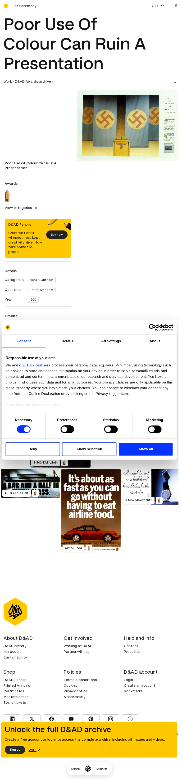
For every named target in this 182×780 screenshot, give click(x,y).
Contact (131, 646)
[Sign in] (176, 6)
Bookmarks (133, 691)
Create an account (139, 685)
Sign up (14, 749)
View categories (18, 208)
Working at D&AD (78, 646)
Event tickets (15, 702)
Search (101, 769)
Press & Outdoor (41, 280)
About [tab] (155, 341)
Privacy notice (75, 691)
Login (128, 680)
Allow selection (89, 449)
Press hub (132, 652)
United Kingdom (41, 290)
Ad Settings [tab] (111, 341)
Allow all (145, 449)
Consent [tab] (24, 341)
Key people (13, 652)
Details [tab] (67, 341)
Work (8, 81)
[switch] (67, 429)
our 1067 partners (34, 365)
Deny (32, 449)
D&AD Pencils (15, 680)
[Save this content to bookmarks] (174, 81)
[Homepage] (88, 768)
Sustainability (15, 657)
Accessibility (75, 697)
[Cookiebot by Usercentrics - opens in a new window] (152, 327)
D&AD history (15, 646)
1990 (32, 299)
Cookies (70, 685)
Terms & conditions (80, 680)
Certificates (14, 691)
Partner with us (77, 652)
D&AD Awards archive (33, 81)
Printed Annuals (17, 685)
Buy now (57, 234)
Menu (75, 769)
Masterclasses (16, 697)
